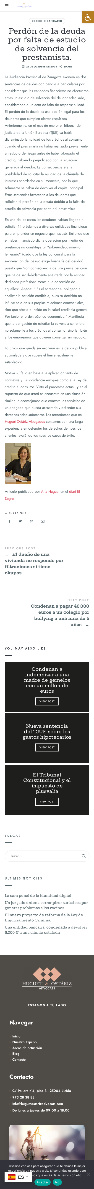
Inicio (16, 1036)
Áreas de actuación (27, 1048)
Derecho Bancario (47, 21)
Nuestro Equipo (24, 1042)
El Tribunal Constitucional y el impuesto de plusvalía (47, 783)
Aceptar (42, 1182)
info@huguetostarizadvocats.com (37, 1103)
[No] (88, 1174)
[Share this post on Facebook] (10, 521)
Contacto (19, 1059)
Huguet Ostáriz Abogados (25, 421)
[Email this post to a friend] (42, 521)
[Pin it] (31, 521)
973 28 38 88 (23, 1097)
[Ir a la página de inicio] (47, 978)
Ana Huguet (50, 491)
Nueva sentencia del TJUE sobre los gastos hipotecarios (47, 731)
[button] (88, 17)
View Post (47, 701)
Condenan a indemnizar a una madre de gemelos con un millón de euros (47, 680)
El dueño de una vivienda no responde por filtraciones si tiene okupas (47, 561)
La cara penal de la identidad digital (38, 895)
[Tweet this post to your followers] (21, 521)
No (57, 1182)
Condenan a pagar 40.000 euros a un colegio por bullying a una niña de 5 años (47, 613)
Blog (15, 1053)
